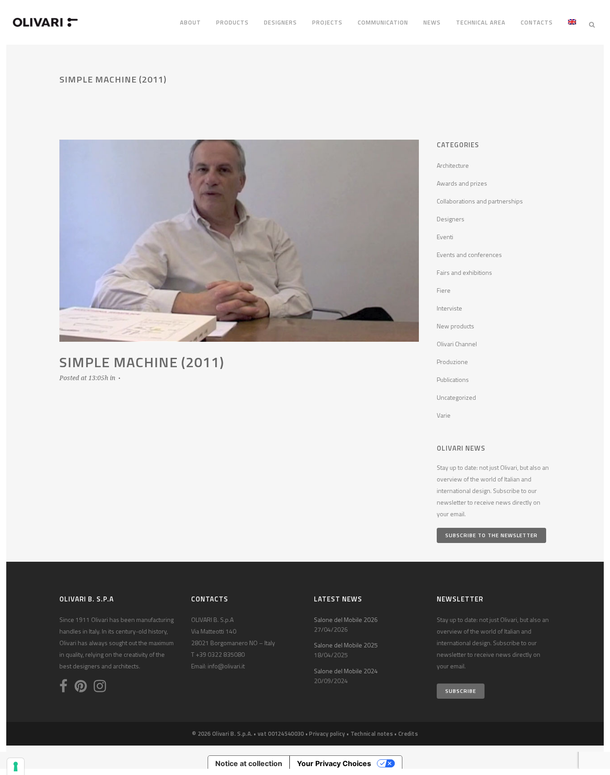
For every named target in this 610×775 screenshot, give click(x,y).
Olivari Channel (457, 343)
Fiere (444, 290)
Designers (450, 219)
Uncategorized (456, 397)
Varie (444, 415)
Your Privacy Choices (334, 763)
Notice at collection (248, 763)
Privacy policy (327, 733)
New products (455, 326)
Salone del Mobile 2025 (346, 645)
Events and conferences (469, 254)
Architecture (453, 165)
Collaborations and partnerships (480, 201)
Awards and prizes (462, 183)
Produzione (452, 361)
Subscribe (460, 691)
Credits (408, 733)
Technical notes (372, 733)
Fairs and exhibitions (464, 272)
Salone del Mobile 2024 (346, 671)
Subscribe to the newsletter (491, 535)
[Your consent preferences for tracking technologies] (15, 766)
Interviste (449, 308)
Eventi (445, 236)
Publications (453, 379)
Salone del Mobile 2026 (346, 619)
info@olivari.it (226, 666)
